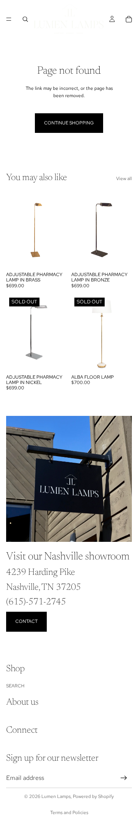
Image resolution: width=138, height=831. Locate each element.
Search (15, 685)
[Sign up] (124, 778)
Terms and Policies (69, 812)
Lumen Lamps (56, 796)
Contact (26, 621)
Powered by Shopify (93, 796)
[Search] (25, 19)
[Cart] (128, 19)
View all (124, 178)
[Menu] (9, 19)
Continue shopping (69, 123)
